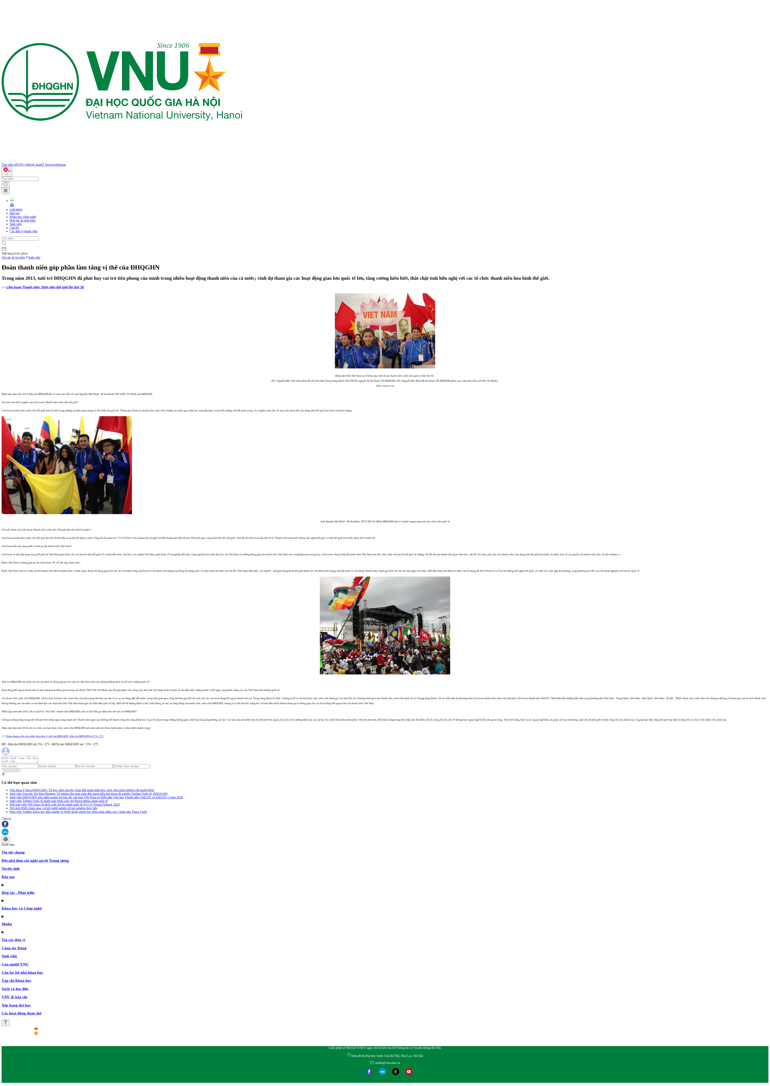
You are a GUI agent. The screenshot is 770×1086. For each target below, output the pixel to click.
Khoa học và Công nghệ (22, 908)
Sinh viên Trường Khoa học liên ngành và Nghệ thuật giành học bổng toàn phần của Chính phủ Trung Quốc (78, 811)
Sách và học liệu (15, 989)
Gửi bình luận (11, 770)
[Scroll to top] (6, 1022)
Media (7, 924)
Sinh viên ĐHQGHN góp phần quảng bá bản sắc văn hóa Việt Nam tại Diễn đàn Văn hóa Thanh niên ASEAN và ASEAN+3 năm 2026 (96, 797)
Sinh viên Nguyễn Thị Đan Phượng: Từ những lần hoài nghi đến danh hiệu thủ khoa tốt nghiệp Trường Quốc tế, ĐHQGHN (89, 793)
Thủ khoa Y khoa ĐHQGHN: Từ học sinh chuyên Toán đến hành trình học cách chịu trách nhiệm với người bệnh (82, 790)
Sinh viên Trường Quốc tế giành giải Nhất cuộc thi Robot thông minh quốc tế (59, 801)
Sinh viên (16, 224)
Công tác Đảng (14, 948)
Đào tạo (15, 213)
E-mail (37, 164)
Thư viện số (9, 164)
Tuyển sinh (11, 868)
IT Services (48, 164)
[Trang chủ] (122, 161)
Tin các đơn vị (13, 940)
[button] (385, 824)
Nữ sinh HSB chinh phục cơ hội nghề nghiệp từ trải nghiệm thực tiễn (53, 808)
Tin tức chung (13, 852)
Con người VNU (15, 964)
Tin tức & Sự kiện (13, 257)
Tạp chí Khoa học (16, 980)
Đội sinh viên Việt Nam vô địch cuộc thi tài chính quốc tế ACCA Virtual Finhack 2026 (65, 804)
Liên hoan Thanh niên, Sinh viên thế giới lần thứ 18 (45, 287)
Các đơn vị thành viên (23, 231)
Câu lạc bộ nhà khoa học (22, 972)
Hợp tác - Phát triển (18, 893)
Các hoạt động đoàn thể (21, 1013)
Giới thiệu (16, 209)
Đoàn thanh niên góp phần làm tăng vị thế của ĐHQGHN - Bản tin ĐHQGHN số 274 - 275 (54, 736)
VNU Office (25, 164)
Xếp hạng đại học (16, 1005)
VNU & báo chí (14, 997)
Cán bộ (14, 227)
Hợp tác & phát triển (22, 220)
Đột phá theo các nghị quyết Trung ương (35, 860)
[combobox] (7, 172)
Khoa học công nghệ (23, 217)
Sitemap (61, 164)
